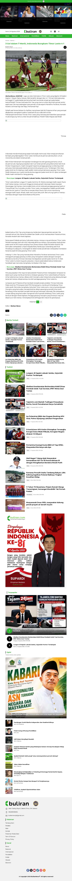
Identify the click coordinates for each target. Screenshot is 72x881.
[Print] (51, 315)
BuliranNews (35, 876)
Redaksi (7, 826)
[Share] (65, 47)
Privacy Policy (9, 839)
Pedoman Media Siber (12, 834)
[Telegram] (61, 315)
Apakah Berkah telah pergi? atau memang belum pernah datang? (36, 756)
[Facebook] (54, 315)
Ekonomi (8, 863)
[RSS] (44, 870)
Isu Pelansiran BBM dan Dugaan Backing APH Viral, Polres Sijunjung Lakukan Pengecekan (14, 361)
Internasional (9, 852)
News (28, 378)
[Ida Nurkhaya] (8, 781)
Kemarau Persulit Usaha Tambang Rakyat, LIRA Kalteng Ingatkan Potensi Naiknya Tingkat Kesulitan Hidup (45, 475)
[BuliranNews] (33, 31)
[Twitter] (58, 315)
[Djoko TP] (8, 773)
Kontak (7, 831)
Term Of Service (10, 836)
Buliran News (9, 46)
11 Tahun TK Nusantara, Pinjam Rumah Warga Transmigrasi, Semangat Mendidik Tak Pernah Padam (45, 489)
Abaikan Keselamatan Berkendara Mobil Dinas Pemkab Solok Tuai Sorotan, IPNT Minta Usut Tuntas (35, 339)
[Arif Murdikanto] (8, 723)
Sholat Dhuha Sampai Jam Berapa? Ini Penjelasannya (31, 781)
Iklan (6, 828)
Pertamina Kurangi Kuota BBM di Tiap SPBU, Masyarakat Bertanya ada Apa (55, 361)
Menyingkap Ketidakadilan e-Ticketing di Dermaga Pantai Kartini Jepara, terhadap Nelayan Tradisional (38, 772)
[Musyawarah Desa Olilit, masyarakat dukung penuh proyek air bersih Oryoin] (15, 505)
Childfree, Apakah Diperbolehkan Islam (27, 789)
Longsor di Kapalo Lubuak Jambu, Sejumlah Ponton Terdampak (39, 178)
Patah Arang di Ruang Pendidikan (25, 731)
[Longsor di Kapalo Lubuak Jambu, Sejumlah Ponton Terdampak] (15, 329)
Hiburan (7, 860)
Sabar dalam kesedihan (22, 764)
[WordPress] (37, 870)
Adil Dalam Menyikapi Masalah (24, 739)
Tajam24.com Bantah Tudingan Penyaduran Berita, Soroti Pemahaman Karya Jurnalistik (56, 339)
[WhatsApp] (65, 315)
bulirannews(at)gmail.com (16, 815)
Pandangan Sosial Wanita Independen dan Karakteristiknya (34, 722)
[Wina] (8, 748)
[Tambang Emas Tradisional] (15, 476)
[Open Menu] (55, 31)
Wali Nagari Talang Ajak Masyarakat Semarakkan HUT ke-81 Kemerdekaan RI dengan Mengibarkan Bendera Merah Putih (44, 460)
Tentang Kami (9, 823)
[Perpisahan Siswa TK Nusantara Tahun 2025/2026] (15, 491)
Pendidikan (29, 494)
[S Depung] (8, 739)
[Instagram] (41, 870)
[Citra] (8, 731)
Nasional (8, 849)
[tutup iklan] (44, 1)
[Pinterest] (34, 870)
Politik (7, 857)
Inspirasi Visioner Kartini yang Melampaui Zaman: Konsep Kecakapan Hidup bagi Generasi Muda (39, 747)
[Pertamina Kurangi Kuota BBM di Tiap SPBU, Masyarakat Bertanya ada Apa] (57, 351)
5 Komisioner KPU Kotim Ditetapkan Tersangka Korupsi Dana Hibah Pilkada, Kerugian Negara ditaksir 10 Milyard (35, 361)
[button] (51, 31)
